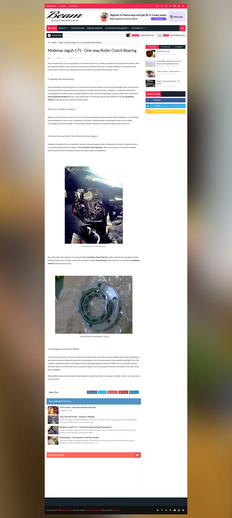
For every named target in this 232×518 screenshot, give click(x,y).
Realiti (62, 28)
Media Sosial (51, 6)
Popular (165, 47)
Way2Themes (67, 510)
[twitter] (158, 6)
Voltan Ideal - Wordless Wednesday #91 (78, 407)
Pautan (63, 6)
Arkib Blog (73, 6)
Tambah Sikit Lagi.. (132, 35)
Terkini (152, 47)
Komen (178, 47)
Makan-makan (94, 28)
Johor (151, 35)
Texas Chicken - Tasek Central (167, 71)
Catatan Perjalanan (116, 28)
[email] (174, 6)
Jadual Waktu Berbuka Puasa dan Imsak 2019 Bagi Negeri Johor (179, 35)
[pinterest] (183, 6)
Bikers (54, 42)
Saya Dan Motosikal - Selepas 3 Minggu (77, 417)
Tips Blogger (77, 28)
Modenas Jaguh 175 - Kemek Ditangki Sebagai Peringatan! (86, 427)
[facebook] (162, 6)
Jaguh (61, 42)
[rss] (170, 6)
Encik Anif (116, 510)
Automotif (137, 28)
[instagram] (166, 6)
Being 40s (120, 35)
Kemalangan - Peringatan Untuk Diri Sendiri (79, 437)
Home (53, 28)
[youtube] (179, 6)
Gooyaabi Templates (93, 510)
